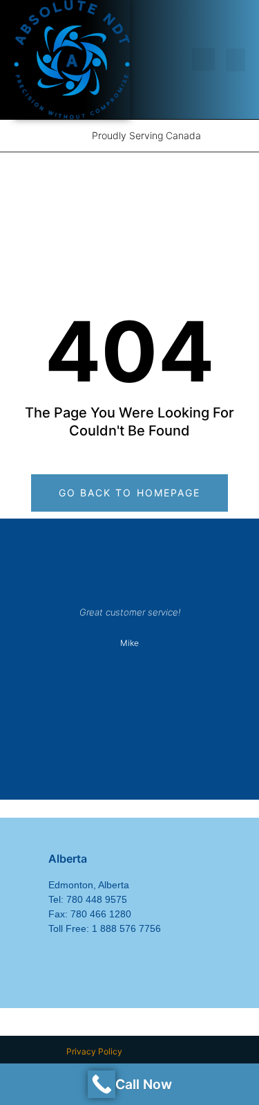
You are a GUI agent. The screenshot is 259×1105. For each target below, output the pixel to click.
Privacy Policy (94, 1051)
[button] (203, 59)
